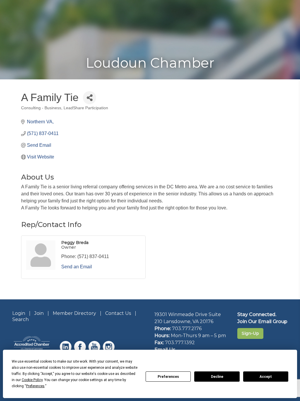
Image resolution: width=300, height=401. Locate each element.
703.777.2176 (187, 328)
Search (20, 319)
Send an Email (76, 266)
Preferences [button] (35, 386)
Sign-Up (250, 333)
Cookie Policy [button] (32, 380)
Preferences (168, 377)
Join (39, 313)
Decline (217, 377)
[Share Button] (89, 97)
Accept (266, 377)
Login (18, 313)
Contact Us (118, 313)
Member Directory (74, 313)
